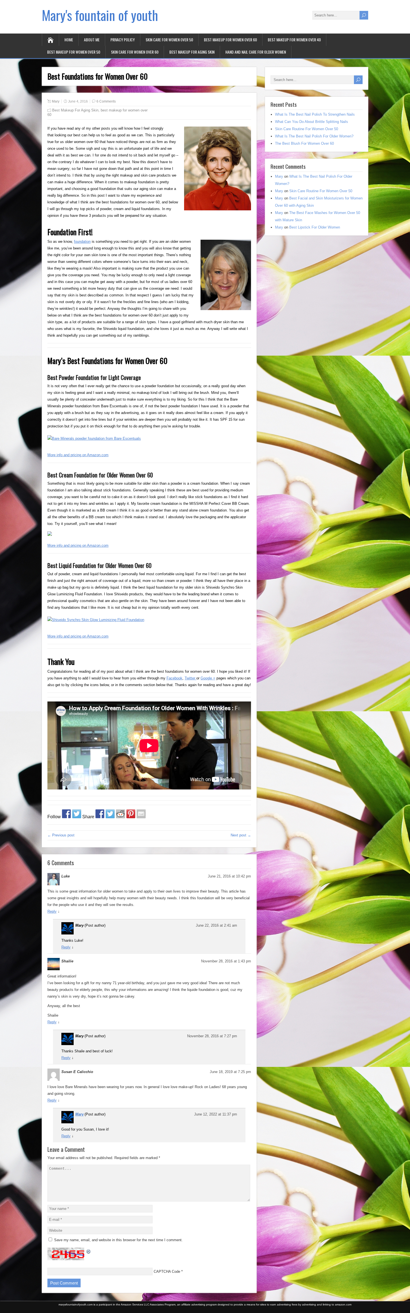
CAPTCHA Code (167, 1271)
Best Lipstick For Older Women (314, 227)
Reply (52, 911)
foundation (82, 241)
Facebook (174, 678)
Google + (208, 678)
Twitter (190, 678)
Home (68, 39)
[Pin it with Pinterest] (130, 813)
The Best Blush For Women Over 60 (304, 143)
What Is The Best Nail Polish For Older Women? (314, 136)
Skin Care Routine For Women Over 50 (306, 129)
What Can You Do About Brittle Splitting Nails (311, 122)
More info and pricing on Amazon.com (77, 455)
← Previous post (60, 835)
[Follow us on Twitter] (76, 813)
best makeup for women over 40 (294, 39)
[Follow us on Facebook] (66, 813)
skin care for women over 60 (134, 52)
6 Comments (106, 101)
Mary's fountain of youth (100, 15)
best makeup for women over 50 (73, 52)
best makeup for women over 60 (230, 39)
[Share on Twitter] (110, 813)
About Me (92, 39)
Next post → (241, 835)
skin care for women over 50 (169, 39)
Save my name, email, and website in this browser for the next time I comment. (118, 1240)
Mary (55, 101)
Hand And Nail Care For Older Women (255, 52)
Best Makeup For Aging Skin (191, 52)
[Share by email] (141, 813)
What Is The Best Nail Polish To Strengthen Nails (315, 114)
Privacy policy (122, 39)
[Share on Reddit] (120, 813)
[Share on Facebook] (99, 813)
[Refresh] (89, 1250)
